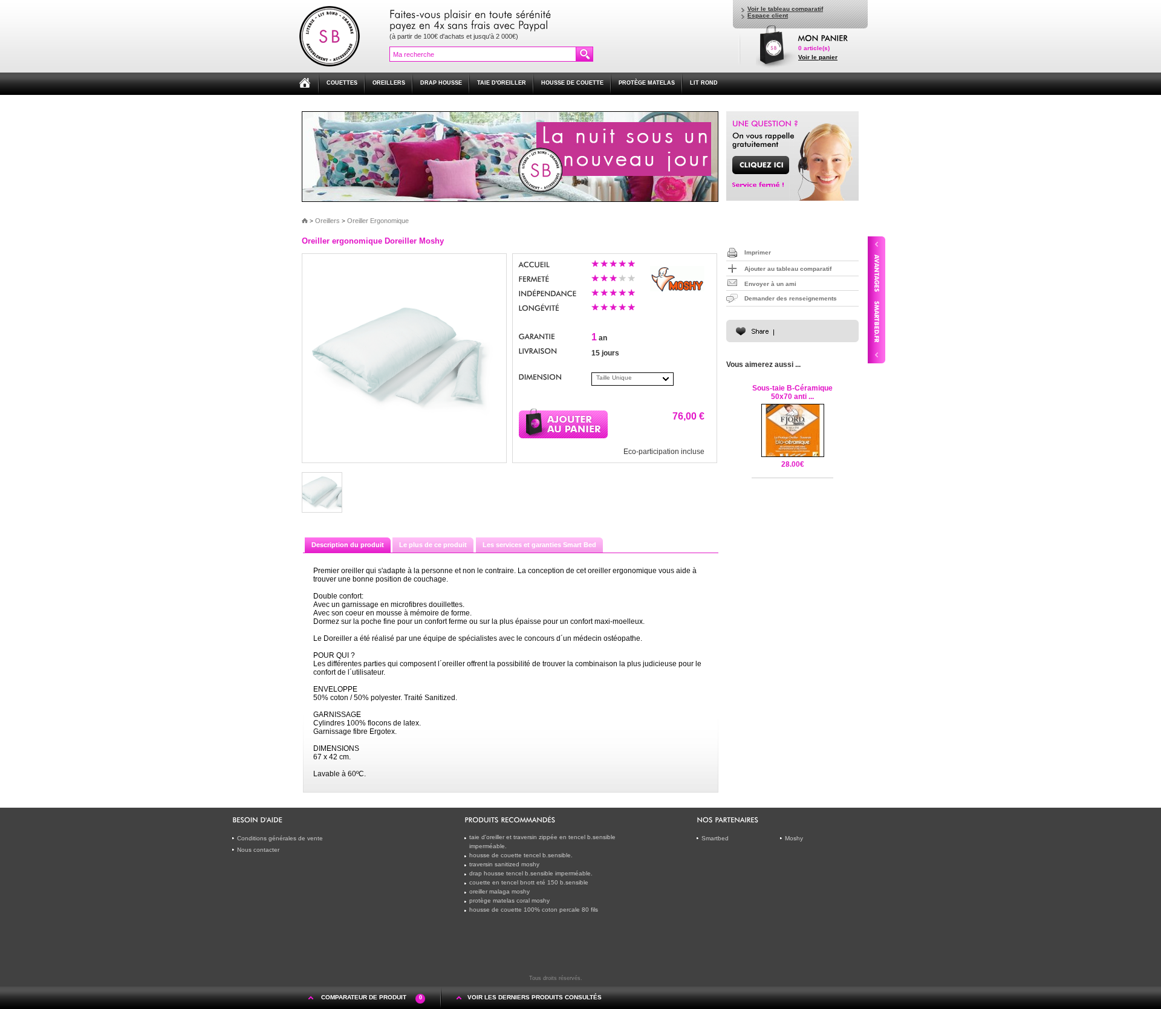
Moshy (794, 838)
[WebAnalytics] (608, 977)
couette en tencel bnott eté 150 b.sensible (528, 882)
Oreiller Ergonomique (378, 220)
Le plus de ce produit (433, 544)
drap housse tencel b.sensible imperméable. (531, 873)
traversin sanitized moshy (504, 864)
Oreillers (388, 83)
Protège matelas (647, 83)
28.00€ (792, 464)
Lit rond (704, 83)
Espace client (767, 15)
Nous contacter (258, 849)
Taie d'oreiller (501, 83)
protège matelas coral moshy (509, 900)
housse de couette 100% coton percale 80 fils (533, 909)
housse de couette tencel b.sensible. (521, 855)
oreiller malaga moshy (499, 891)
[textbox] (482, 54)
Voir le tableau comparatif (785, 8)
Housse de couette (572, 83)
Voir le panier (817, 57)
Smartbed (715, 838)
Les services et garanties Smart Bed (539, 544)
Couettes (342, 83)
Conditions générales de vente (280, 838)
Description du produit (347, 544)
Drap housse (441, 83)
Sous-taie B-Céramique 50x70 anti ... (792, 392)
